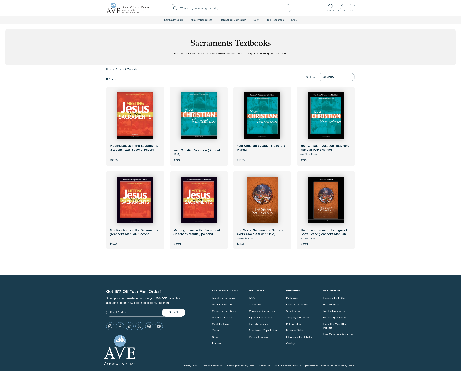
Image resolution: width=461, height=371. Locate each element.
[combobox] (230, 8)
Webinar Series (331, 304)
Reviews (216, 343)
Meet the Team (220, 324)
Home (109, 69)
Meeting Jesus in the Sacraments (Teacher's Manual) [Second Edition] (134, 234)
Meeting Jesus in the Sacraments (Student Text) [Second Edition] (134, 148)
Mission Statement (222, 304)
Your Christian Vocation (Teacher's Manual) (261, 148)
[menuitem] (174, 20)
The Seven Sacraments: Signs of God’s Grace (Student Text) (260, 232)
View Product (262, 157)
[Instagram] (110, 326)
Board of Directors (222, 317)
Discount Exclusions (260, 337)
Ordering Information (297, 304)
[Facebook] (120, 326)
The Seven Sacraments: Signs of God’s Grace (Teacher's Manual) (323, 232)
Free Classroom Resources (338, 334)
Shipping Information (297, 317)
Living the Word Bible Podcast (335, 325)
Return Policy (293, 324)
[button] (352, 8)
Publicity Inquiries (258, 324)
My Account (292, 298)
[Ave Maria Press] (127, 8)
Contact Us (255, 304)
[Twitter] (139, 326)
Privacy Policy (190, 366)
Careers (216, 330)
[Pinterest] (149, 326)
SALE (294, 20)
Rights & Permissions (261, 317)
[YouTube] (159, 326)
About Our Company (223, 298)
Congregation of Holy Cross (240, 366)
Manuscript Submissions (262, 311)
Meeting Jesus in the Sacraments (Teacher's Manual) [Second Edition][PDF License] (197, 234)
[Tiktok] (130, 326)
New (256, 20)
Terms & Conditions (212, 366)
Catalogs (291, 343)
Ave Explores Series (334, 311)
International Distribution (299, 337)
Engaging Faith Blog (334, 298)
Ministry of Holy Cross (224, 311)
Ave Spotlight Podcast (335, 317)
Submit (173, 312)
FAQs (252, 298)
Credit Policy (293, 311)
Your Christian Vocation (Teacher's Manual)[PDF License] (324, 148)
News (215, 337)
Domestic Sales (294, 330)
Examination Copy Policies (263, 330)
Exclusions (264, 366)
